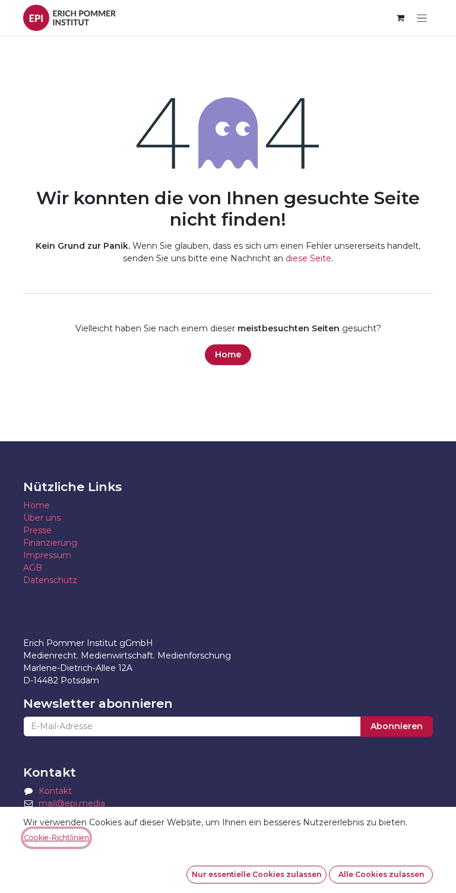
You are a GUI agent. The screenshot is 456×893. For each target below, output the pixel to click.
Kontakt (55, 791)
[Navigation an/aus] (422, 18)
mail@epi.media (72, 803)
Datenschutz (50, 580)
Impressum (47, 555)
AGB (32, 567)
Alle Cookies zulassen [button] (381, 874)
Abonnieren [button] (396, 726)
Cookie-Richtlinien (56, 837)
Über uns (42, 517)
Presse (37, 530)
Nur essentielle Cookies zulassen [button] (256, 874)
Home (228, 354)
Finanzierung (50, 542)
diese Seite (308, 258)
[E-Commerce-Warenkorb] (400, 17)
